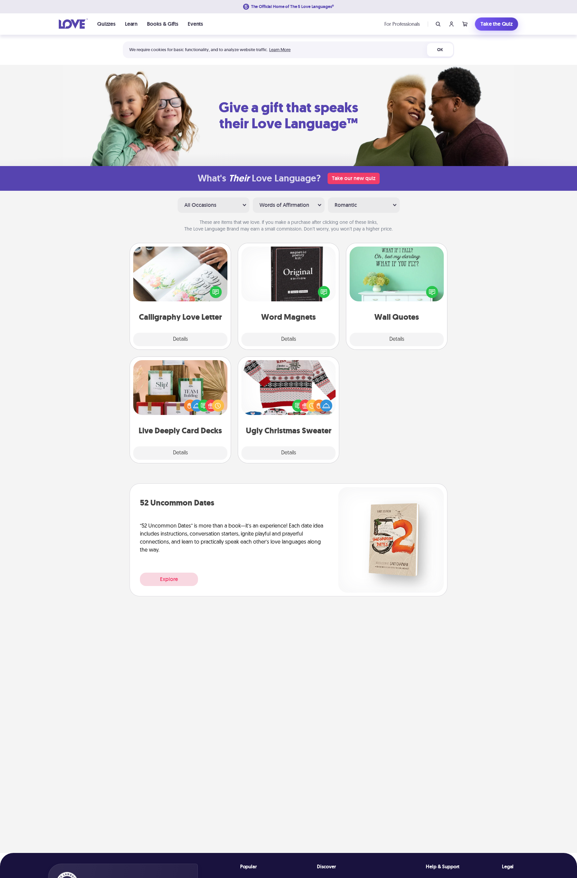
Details (180, 339)
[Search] (438, 24)
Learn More (280, 49)
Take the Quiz (496, 23)
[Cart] (465, 24)
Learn (131, 23)
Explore (169, 579)
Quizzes (106, 23)
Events (195, 23)
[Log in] (451, 24)
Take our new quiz (353, 178)
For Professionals (402, 24)
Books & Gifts (162, 23)
